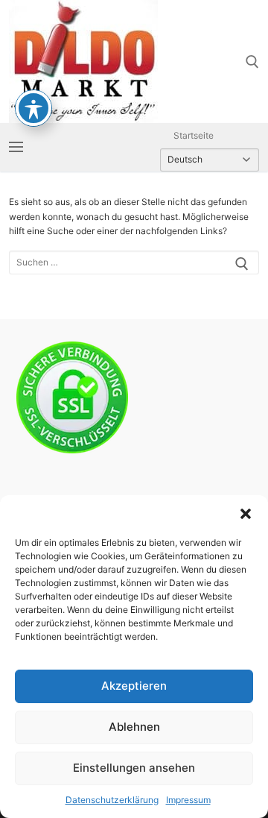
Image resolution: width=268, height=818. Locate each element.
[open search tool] (252, 62)
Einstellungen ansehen (134, 768)
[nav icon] (16, 147)
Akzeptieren (134, 686)
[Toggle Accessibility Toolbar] (33, 108)
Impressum (188, 799)
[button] (245, 513)
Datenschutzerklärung (112, 799)
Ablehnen (134, 727)
